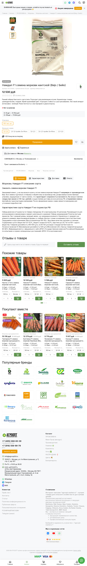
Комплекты (50, 448)
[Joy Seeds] (60, 395)
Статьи (4, 498)
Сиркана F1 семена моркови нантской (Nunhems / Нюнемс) (73, 284)
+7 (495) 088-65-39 (11, 441)
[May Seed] (77, 395)
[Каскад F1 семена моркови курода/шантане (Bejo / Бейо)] (75, 322)
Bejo (38, 171)
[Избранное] (76, 142)
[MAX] (74, 3)
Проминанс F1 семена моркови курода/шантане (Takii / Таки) (54, 340)
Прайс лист (6, 493)
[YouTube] (53, 533)
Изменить (27, 153)
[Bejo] (80, 86)
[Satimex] (26, 419)
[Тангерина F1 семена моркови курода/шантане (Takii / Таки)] (11, 322)
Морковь (31, 13)
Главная (4, 13)
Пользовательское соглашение (14, 507)
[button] (18, 47)
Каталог (11, 13)
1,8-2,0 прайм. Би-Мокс (46, 131)
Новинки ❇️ (50, 445)
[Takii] (9, 395)
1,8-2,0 (32, 131)
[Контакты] (84, 2)
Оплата (69, 178)
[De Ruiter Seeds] (60, 383)
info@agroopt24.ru (11, 456)
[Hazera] (77, 383)
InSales (55, 552)
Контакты (5, 495)
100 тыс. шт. (7, 123)
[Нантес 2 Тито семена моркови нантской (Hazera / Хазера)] (11, 266)
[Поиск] (79, 2)
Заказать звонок (10, 451)
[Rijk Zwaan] (26, 371)
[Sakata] (26, 383)
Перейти (78, 8)
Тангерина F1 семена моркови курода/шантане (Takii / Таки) (11, 340)
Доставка (55, 178)
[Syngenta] (9, 383)
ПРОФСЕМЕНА (21, 13)
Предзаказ (37, 142)
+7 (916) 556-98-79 (11, 446)
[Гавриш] (43, 395)
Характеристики (38, 178)
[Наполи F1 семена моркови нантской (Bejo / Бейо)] (32, 266)
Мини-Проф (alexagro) (54, 440)
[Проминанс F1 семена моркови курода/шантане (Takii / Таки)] (54, 322)
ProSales (39, 552)
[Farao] (43, 407)
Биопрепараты (51, 460)
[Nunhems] (26, 395)
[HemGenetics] (77, 407)
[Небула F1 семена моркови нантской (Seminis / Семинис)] (54, 266)
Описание (21, 178)
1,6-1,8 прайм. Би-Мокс (19, 131)
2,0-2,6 (60, 131)
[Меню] (2, 2)
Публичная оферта (9, 504)
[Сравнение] (82, 142)
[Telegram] (69, 3)
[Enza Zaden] (60, 371)
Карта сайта (77, 550)
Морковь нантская (42, 13)
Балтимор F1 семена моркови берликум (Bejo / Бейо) (32, 340)
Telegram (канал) (8, 513)
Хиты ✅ (49, 451)
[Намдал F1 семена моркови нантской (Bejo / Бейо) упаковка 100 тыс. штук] (47, 47)
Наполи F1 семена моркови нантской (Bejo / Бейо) (32, 284)
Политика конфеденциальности (14, 501)
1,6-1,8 (5, 131)
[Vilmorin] (77, 371)
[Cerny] (26, 407)
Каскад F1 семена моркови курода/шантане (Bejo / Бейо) (75, 340)
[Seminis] (43, 371)
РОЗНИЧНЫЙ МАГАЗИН (10, 510)
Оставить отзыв (71, 244)
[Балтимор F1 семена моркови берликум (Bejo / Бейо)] (32, 322)
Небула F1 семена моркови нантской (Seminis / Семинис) (52, 284)
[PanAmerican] (60, 407)
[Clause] (43, 383)
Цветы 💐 (49, 457)
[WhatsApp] (65, 3)
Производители (8, 171)
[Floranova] (9, 419)
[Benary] (9, 407)
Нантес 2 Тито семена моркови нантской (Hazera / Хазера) (10, 284)
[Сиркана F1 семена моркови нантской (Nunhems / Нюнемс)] (75, 266)
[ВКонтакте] (48, 533)
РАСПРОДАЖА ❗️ (52, 454)
